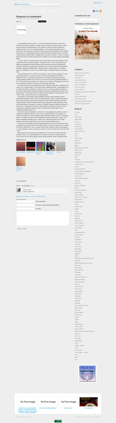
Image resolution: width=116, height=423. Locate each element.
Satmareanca (78, 314)
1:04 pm (32, 185)
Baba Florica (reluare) (39, 152)
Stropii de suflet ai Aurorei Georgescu (84, 331)
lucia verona (78, 246)
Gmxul (76, 211)
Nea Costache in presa (81, 96)
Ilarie (76, 230)
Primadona (77, 296)
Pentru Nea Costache (80, 99)
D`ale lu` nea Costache (81, 82)
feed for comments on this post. (26, 196)
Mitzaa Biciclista (79, 270)
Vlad (76, 354)
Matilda (77, 256)
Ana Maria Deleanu (80, 131)
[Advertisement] (42, 39)
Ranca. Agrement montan (81, 305)
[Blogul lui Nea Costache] (22, 4)
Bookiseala (78, 154)
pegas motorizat (79, 291)
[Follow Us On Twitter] (97, 11)
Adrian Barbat (78, 119)
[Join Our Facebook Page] (94, 11)
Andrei (76, 133)
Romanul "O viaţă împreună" (82, 103)
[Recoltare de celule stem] (98, 2)
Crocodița (77, 180)
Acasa (17, 11)
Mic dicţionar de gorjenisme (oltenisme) (85, 91)
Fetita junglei (78, 192)
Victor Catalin (78, 350)
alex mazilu (78, 124)
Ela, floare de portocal (80, 190)
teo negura (77, 338)
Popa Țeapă (78, 293)
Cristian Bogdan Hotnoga (81, 178)
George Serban (79, 206)
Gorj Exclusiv (78, 213)
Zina (76, 359)
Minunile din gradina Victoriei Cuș (83, 263)
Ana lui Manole (79, 129)
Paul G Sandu (78, 289)
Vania (76, 347)
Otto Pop (77, 284)
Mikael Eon (78, 260)
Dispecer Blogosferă (80, 185)
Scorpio (77, 317)
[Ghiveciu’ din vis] (88, 406)
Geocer (77, 204)
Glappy (76, 209)
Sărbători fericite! (30, 152)
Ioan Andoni (78, 239)
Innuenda (77, 237)
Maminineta (78, 249)
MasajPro (77, 253)
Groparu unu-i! (78, 220)
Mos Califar (78, 274)
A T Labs (77, 112)
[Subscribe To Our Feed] (100, 11)
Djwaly (76, 187)
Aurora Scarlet (78, 138)
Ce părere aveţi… (68, 408)
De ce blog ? (34, 11)
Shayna (77, 319)
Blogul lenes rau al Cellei (81, 147)
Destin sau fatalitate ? (80, 84)
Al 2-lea (77, 122)
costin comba (78, 176)
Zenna (76, 357)
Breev (76, 157)
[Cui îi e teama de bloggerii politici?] (47, 406)
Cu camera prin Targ (80, 80)
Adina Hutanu (78, 117)
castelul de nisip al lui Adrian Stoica (84, 162)
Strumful (77, 333)
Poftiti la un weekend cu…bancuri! (19, 169)
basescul (77, 140)
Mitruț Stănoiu (78, 267)
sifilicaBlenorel (78, 324)
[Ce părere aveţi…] (68, 406)
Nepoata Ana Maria (80, 279)
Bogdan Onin (78, 152)
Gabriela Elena (78, 199)
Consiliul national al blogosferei (83, 171)
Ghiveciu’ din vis (88, 408)
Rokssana (77, 310)
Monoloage (77, 272)
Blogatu (77, 145)
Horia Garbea (78, 227)
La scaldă (58, 152)
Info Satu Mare (79, 234)
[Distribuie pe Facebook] (20, 22)
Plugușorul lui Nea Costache (49, 152)
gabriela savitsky (79, 202)
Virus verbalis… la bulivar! (82, 352)
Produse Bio (78, 298)
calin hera (77, 159)
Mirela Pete (78, 265)
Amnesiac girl (78, 126)
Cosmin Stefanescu (80, 173)
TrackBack (40, 196)
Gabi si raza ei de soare (81, 197)
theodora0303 (78, 340)
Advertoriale (78, 77)
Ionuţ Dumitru (78, 242)
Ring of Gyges (78, 307)
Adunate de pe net (79, 75)
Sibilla (76, 322)
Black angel (78, 143)
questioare (77, 303)
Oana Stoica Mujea (80, 282)
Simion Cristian (79, 326)
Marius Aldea (78, 251)
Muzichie (77, 94)
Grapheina (77, 218)
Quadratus (77, 300)
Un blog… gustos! (79, 345)
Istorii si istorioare (79, 89)
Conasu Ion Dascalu (80, 169)
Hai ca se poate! (79, 223)
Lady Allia (77, 244)
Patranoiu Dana (79, 286)
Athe (76, 136)
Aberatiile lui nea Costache (82, 73)
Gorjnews (77, 216)
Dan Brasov (78, 183)
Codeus (77, 166)
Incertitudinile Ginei (80, 232)
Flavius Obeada (79, 194)
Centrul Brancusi (79, 164)
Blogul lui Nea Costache (45, 3)
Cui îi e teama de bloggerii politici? (48, 408)
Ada (76, 114)
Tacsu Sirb (77, 336)
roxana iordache (79, 312)
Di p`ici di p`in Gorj (79, 87)
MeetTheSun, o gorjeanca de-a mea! (84, 258)
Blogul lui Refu (78, 150)
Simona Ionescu (79, 329)
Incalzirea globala (20, 152)
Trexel (76, 343)
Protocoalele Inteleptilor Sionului (83, 101)
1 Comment (36, 18)
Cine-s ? (24, 11)
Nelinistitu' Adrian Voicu (81, 277)
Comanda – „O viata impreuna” (49, 11)
